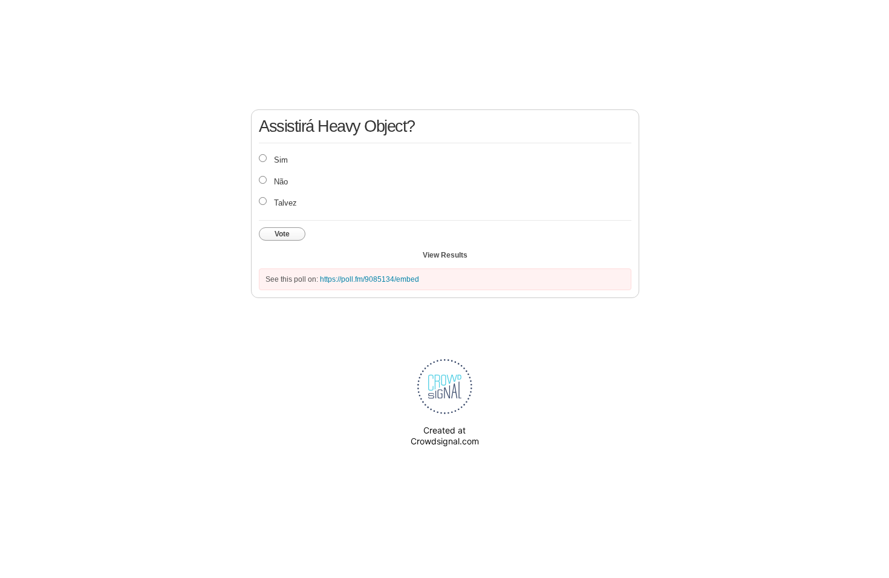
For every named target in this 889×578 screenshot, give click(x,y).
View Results (445, 255)
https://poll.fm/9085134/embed (369, 279)
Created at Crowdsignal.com (445, 435)
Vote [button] (282, 234)
